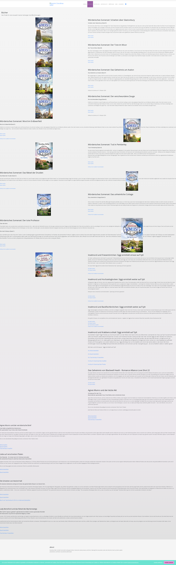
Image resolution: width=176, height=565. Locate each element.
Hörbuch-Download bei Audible (97, 361)
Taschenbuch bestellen (95, 419)
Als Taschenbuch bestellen (96, 357)
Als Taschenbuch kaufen (93, 324)
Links (116, 4)
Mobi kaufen (91, 35)
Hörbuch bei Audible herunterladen (8, 138)
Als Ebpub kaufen (92, 270)
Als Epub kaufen (91, 384)
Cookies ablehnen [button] (158, 562)
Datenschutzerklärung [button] (133, 562)
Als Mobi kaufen (91, 268)
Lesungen (121, 4)
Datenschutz (104, 4)
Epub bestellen (92, 418)
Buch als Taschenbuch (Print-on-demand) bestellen (15, 500)
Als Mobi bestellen (93, 350)
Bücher (90, 4)
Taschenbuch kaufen (6, 448)
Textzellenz (97, 4)
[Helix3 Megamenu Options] (125, 4)
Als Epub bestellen (93, 354)
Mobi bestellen (92, 416)
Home (84, 4)
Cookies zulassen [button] (169, 562)
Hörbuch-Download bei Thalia (97, 364)
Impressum (111, 4)
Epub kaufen (91, 37)
